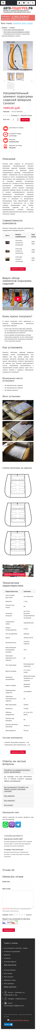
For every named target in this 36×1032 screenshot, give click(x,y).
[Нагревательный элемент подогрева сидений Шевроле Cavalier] (18, 56)
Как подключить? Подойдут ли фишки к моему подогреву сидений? (16, 789)
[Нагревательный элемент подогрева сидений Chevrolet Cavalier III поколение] (8, 243)
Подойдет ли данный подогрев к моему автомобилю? (17, 771)
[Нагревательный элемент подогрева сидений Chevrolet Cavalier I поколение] (8, 259)
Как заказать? (9, 796)
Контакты (7, 958)
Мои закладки (9, 983)
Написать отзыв (26, 115)
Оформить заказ (10, 980)
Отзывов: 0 (15, 115)
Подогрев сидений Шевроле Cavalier (17, 32)
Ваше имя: (6, 881)
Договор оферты (10, 962)
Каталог (12, 27)
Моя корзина (8, 977)
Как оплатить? (9, 800)
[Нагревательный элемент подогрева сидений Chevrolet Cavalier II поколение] (8, 251)
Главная (4, 27)
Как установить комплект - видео (16, 948)
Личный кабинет (10, 970)
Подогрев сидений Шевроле (14, 30)
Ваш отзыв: (6, 889)
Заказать (25, 120)
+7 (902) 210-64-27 (20, 16)
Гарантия (7, 955)
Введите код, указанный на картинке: (16, 919)
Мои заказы (8, 973)
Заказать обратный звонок (15, 19)
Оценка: (5, 915)
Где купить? (8, 805)
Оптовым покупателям (12, 951)
